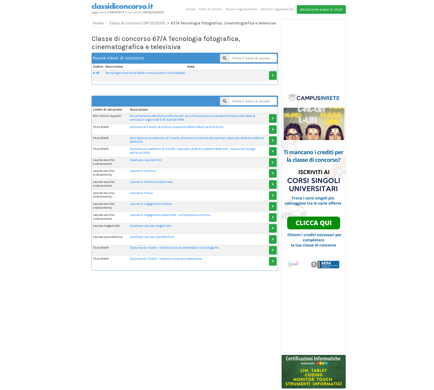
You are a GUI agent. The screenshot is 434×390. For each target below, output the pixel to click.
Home (190, 9)
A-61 (96, 73)
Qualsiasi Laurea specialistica (152, 237)
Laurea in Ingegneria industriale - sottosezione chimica (170, 215)
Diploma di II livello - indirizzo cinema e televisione (166, 259)
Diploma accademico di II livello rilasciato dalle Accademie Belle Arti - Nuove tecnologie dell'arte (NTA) (193, 151)
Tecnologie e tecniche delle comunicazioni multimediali (145, 73)
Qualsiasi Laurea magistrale (150, 226)
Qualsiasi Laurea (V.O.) (146, 160)
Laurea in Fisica (141, 193)
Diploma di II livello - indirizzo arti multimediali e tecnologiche (174, 248)
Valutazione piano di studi (321, 9)
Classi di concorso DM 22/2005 (137, 23)
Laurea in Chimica (143, 171)
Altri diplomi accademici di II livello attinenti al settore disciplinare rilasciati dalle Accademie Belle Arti (197, 140)
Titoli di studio (210, 9)
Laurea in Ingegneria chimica (151, 204)
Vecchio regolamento (277, 9)
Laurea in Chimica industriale (151, 182)
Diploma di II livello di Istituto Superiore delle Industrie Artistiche (176, 127)
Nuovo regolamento (241, 9)
